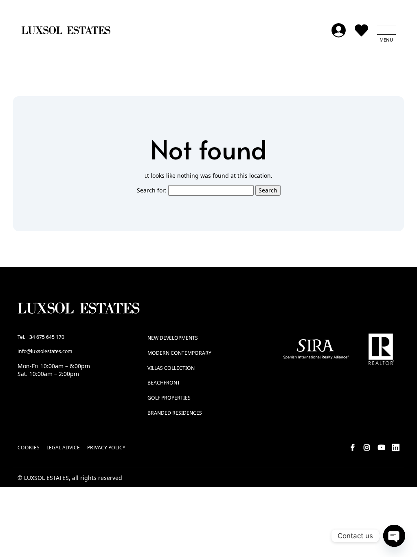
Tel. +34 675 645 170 (41, 337)
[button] (386, 30)
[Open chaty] (394, 536)
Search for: (152, 190)
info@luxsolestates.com (45, 351)
